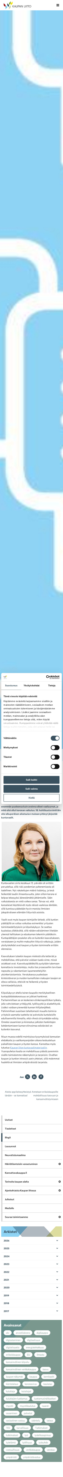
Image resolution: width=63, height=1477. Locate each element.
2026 (6, 1240)
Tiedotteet (10, 1128)
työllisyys (27, 1442)
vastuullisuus (12, 1449)
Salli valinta (31, 788)
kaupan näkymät (14, 1376)
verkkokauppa (33, 1449)
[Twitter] (27, 1076)
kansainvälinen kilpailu (17, 1362)
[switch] (55, 747)
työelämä (11, 1442)
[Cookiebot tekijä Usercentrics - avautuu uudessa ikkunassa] (46, 677)
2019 (6, 1295)
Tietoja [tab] (52, 685)
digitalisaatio (12, 1347)
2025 (6, 1248)
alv (7, 1332)
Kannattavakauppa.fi (16, 1172)
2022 (6, 1272)
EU (28, 1354)
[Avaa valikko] (58, 5)
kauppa (33, 1376)
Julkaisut (9, 1199)
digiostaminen (13, 1340)
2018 (6, 1303)
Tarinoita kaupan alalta (17, 1181)
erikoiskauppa (13, 1354)
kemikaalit (49, 1376)
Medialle (9, 1208)
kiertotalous (12, 1384)
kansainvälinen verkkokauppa (21, 1369)
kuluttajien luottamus (16, 1398)
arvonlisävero (23, 1332)
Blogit (8, 1137)
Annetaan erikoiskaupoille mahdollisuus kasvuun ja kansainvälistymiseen (45, 1095)
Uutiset (9, 1119)
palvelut (28, 1413)
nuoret (45, 1405)
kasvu (45, 1369)
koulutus (47, 1384)
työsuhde (43, 1442)
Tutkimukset (41, 1427)
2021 (6, 1279)
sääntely (35, 1420)
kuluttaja (10, 1391)
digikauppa (42, 1332)
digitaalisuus (33, 1340)
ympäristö (11, 1457)
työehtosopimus (43, 1435)
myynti (9, 1405)
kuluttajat (26, 1391)
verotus (51, 1449)
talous (50, 1420)
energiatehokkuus (35, 1347)
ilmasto (40, 1354)
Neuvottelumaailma (15, 1155)
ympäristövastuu (31, 1457)
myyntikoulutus (27, 1405)
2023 (6, 1264)
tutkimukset (12, 1435)
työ (26, 1435)
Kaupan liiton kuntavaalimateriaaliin (28, 1047)
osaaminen (11, 1413)
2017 (6, 1311)
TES (8, 1427)
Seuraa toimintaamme (16, 1217)
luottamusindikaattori (45, 1398)
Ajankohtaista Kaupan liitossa (20, 1190)
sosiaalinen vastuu (15, 1420)
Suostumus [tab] (11, 685)
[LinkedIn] (34, 1076)
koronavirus (31, 1384)
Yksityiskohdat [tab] (31, 685)
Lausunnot (10, 1146)
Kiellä (32, 797)
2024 (6, 1256)
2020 (6, 1287)
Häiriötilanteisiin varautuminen (21, 1164)
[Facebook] (41, 1076)
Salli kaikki (31, 779)
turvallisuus (22, 1427)
